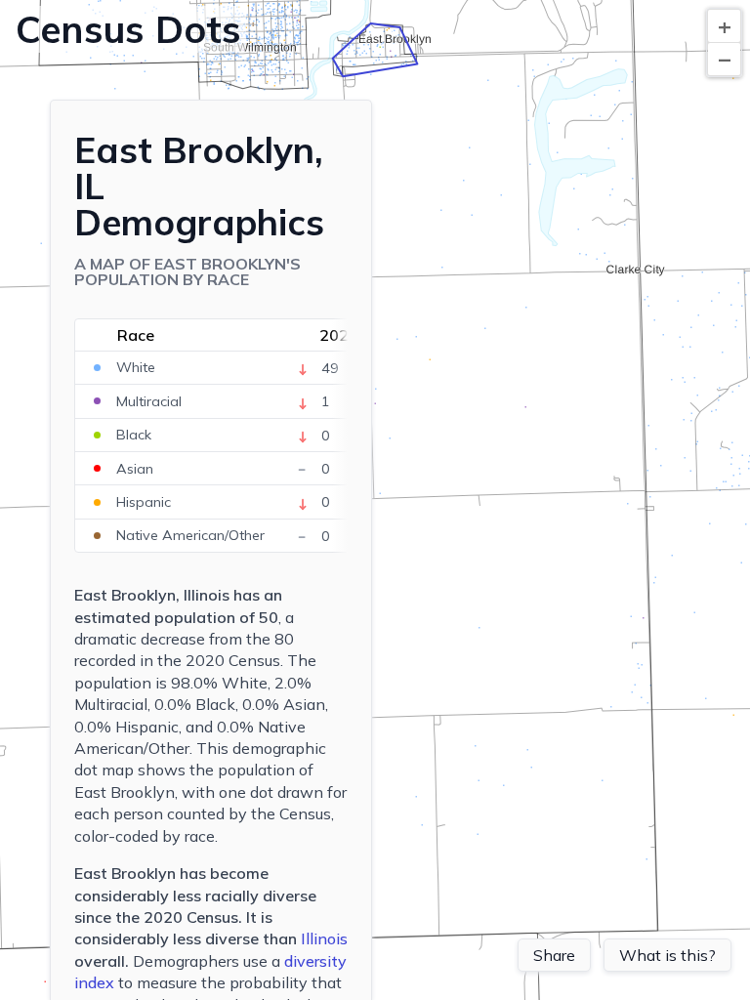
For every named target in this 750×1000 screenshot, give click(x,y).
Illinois (324, 938)
